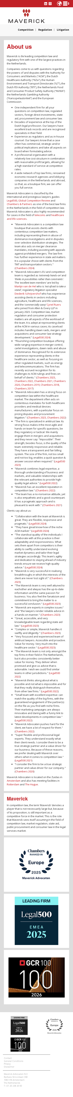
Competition (25, 30)
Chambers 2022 (24, 381)
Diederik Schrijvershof (28, 293)
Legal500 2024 (41, 337)
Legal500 (12, 200)
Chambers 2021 (43, 381)
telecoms (40, 215)
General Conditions (13, 1061)
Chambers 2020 (24, 771)
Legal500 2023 (52, 603)
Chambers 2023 (46, 377)
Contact (8, 1058)
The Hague (31, 784)
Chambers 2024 (24, 268)
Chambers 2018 (50, 384)
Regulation (45, 30)
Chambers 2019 (30, 384)
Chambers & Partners (19, 204)
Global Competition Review (34, 200)
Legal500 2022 (48, 483)
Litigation (63, 30)
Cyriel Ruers (54, 304)
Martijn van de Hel (25, 286)
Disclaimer (9, 1066)
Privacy (7, 1063)
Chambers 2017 (24, 388)
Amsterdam (13, 780)
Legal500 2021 (23, 760)
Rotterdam (13, 784)
